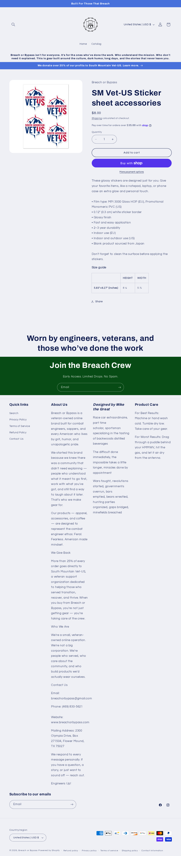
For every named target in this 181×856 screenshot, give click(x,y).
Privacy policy (89, 851)
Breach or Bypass (28, 850)
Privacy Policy (18, 419)
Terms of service (109, 851)
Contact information (152, 851)
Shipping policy (130, 851)
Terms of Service (19, 426)
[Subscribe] (120, 387)
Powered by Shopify (49, 850)
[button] (13, 25)
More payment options (131, 172)
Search (13, 413)
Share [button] (99, 301)
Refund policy (70, 851)
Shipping (97, 118)
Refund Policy (18, 432)
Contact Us (16, 439)
